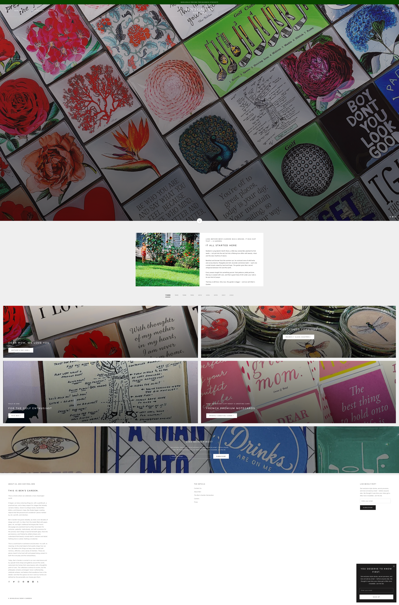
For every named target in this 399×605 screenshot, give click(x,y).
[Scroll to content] (199, 220)
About (51, 10)
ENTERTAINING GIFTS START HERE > (25, 117)
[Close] (394, 566)
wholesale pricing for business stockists (199, 2)
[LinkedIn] (33, 581)
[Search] (388, 10)
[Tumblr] (37, 581)
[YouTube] (28, 581)
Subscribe (221, 456)
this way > (16, 415)
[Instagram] (18, 581)
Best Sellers (38, 10)
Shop (7, 10)
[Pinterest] (23, 581)
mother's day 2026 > (20, 350)
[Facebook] (9, 581)
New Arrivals (21, 10)
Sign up (376, 597)
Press (196, 502)
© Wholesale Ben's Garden (20, 598)
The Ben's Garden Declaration (204, 495)
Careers (196, 498)
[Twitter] (14, 581)
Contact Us (197, 488)
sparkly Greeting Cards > (221, 415)
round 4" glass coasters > (298, 337)
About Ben (197, 492)
